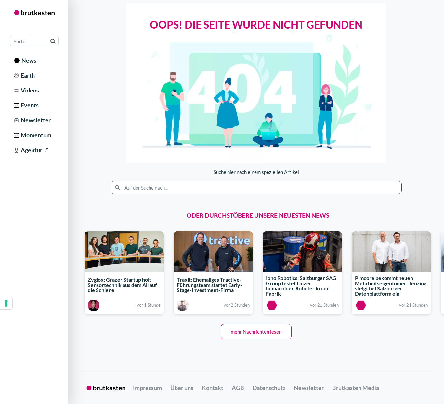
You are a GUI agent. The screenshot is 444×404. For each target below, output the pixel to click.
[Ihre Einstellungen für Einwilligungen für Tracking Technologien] (6, 303)
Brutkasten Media (355, 387)
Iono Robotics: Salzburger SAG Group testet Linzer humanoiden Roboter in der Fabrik (301, 286)
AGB (238, 387)
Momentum (35, 135)
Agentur (30, 149)
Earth (27, 75)
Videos (29, 90)
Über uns (181, 387)
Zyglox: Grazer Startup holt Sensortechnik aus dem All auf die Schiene (122, 284)
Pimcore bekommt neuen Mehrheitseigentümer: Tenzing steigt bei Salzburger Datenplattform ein (390, 286)
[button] (256, 331)
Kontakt (212, 387)
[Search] (52, 41)
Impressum (147, 387)
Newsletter (35, 120)
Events (29, 105)
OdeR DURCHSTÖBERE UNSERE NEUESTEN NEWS (258, 215)
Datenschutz (269, 387)
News (28, 60)
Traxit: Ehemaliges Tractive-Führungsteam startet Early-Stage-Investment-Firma (209, 284)
